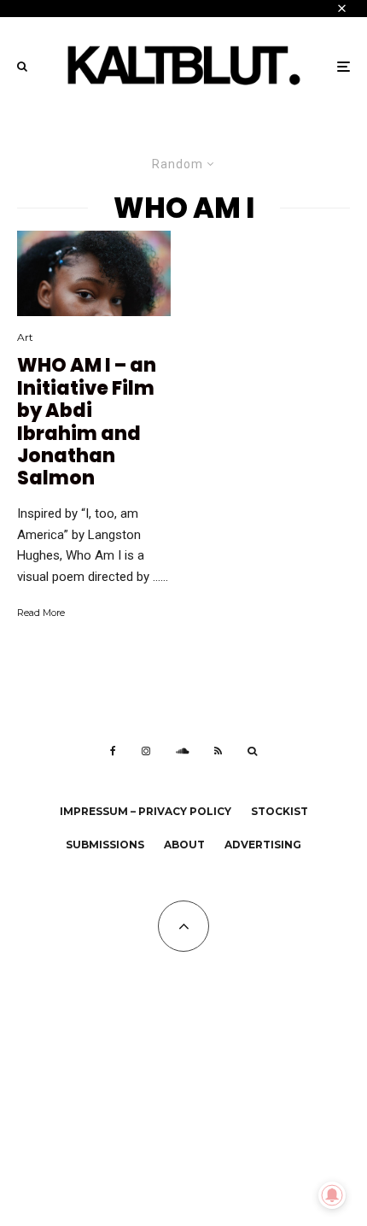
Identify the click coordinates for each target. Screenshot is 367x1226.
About (184, 844)
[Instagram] (146, 751)
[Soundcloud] (182, 751)
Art (25, 337)
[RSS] (218, 751)
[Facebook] (113, 751)
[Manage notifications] (332, 1195)
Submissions (105, 844)
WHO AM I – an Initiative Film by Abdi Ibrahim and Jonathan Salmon (86, 422)
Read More (41, 613)
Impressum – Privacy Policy (145, 811)
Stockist (279, 811)
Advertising (262, 844)
